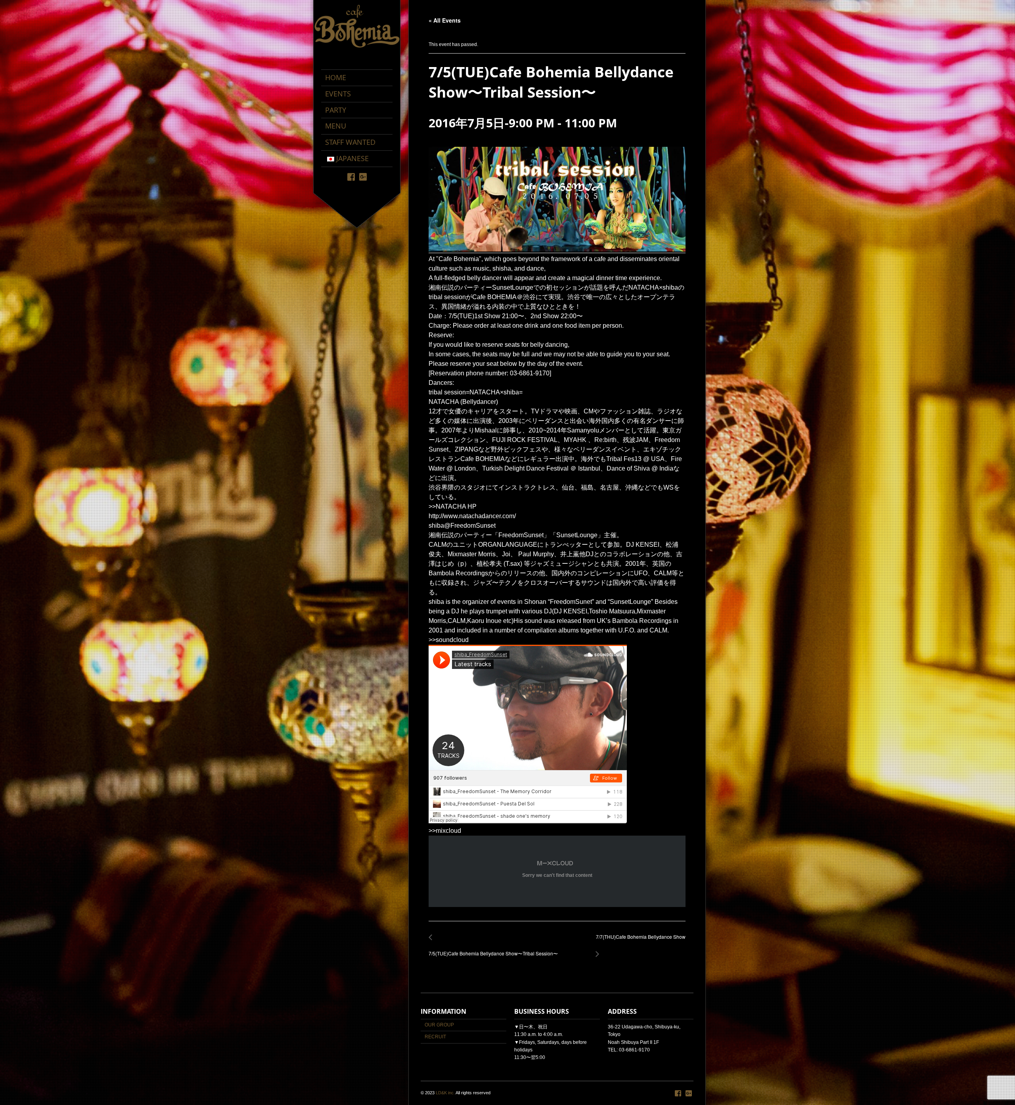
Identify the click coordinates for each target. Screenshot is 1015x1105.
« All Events (445, 20)
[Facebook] (351, 176)
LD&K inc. (445, 1092)
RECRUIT (435, 1037)
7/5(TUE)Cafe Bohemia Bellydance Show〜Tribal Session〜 (493, 949)
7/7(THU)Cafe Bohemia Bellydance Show (639, 941)
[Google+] (363, 176)
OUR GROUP (439, 1025)
